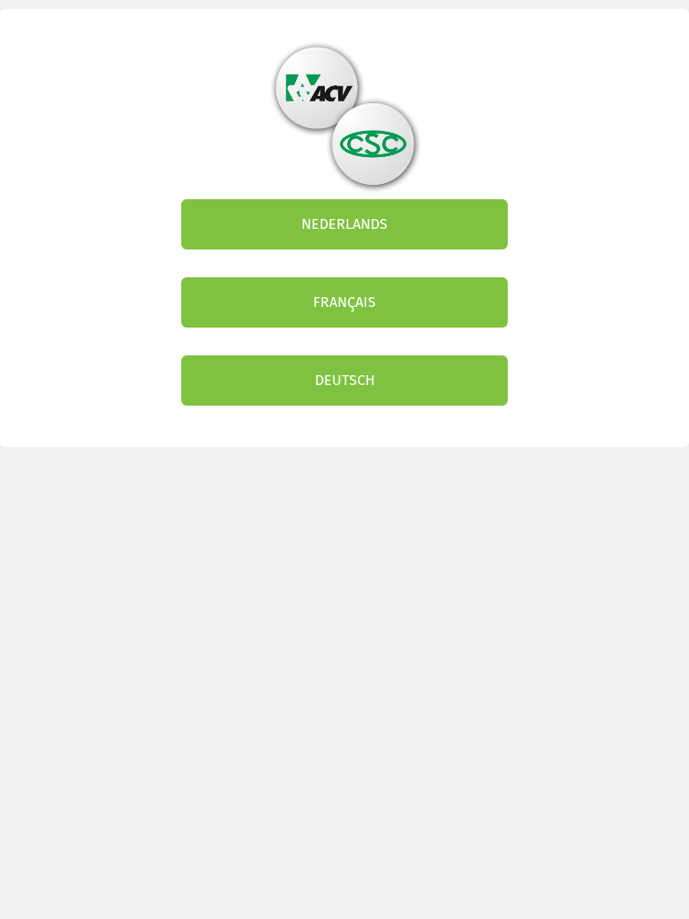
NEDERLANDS (344, 223)
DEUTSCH (345, 380)
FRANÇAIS (344, 302)
